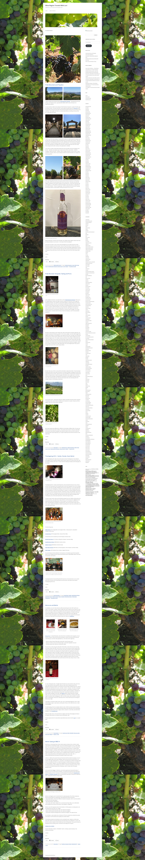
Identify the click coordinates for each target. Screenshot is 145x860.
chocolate (87, 473)
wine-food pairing (57, 595)
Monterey (87, 349)
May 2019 (87, 115)
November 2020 (88, 106)
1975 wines (87, 219)
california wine (88, 245)
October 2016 (88, 133)
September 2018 (88, 118)
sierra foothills (88, 410)
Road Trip (87, 396)
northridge (87, 362)
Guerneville (87, 310)
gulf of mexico (88, 312)
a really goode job (88, 222)
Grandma (87, 306)
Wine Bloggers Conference (90, 439)
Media (87, 340)
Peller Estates (47, 550)
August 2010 (88, 193)
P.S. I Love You (88, 370)
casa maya (87, 257)
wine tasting (56, 447)
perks (86, 377)
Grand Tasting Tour (89, 304)
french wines (88, 290)
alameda (87, 223)
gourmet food (88, 300)
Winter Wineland (88, 459)
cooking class (65, 733)
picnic (49, 448)
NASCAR (87, 357)
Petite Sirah (87, 379)
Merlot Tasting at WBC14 (52, 741)
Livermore (87, 330)
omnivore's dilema (89, 368)
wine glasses (88, 445)
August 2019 (88, 114)
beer (86, 233)
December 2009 (88, 203)
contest (87, 270)
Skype (87, 411)
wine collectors (88, 443)
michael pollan (88, 346)
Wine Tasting (95, 493)
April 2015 (87, 147)
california (87, 244)
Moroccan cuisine (77, 733)
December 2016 (88, 130)
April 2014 (87, 162)
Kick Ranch (87, 328)
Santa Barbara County (92, 485)
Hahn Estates (87, 476)
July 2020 (87, 107)
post (74, 717)
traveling (87, 425)
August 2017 (88, 126)
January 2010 (88, 201)
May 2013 (87, 174)
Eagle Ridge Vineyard (49, 547)
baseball (87, 230)
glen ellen (87, 293)
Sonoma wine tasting (89, 418)
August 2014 (88, 158)
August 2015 (88, 143)
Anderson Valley (94, 469)
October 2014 (88, 155)
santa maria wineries (89, 407)
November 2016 (88, 132)
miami (87, 345)
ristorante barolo (88, 394)
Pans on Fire (47, 635)
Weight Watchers (88, 432)
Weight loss (87, 430)
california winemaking (89, 249)
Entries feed (87, 96)
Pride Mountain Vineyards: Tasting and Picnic (58, 274)
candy (87, 253)
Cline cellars (87, 265)
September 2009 (88, 207)
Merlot (76, 265)
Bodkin (70, 595)
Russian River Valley (93, 484)
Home (46, 10)
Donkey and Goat (88, 474)
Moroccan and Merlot (51, 605)
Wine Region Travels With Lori (56, 5)
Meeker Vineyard (48, 544)
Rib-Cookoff (88, 391)
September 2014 (88, 156)
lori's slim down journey (90, 336)
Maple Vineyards (89, 477)
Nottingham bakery (89, 364)
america (87, 225)
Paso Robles (88, 480)
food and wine (56, 733)
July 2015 (87, 144)
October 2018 (88, 117)
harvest (87, 316)
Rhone (97, 483)
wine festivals (88, 444)
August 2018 (88, 120)
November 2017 (88, 124)
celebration (87, 260)
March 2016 (87, 137)
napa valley (87, 355)
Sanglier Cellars (88, 403)
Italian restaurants (89, 323)
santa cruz (87, 406)
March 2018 (87, 122)
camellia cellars (88, 250)
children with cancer (89, 263)
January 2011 (88, 190)
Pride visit (75, 108)
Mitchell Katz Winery (49, 539)
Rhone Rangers (88, 390)
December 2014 (88, 152)
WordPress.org (88, 99)
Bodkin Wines (47, 529)
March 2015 (87, 148)
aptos (86, 226)
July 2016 (87, 136)
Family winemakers (89, 282)
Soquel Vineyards (90, 491)
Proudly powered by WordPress (50, 855)
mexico (87, 343)
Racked (87, 387)
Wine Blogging (88, 440)
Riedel (87, 392)
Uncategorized (88, 428)
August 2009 (88, 208)
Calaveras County (88, 242)
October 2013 (88, 169)
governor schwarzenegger (90, 301)
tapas (86, 422)
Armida (87, 469)
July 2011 (87, 182)
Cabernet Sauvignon (68, 265)
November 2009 (88, 204)
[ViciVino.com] (89, 30)
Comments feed (88, 98)
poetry (87, 384)
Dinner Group (88, 278)
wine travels (88, 450)
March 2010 (87, 199)
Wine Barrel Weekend (89, 435)
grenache (97, 475)
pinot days (87, 380)
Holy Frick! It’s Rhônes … (90, 54)
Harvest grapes (88, 317)
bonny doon (88, 237)
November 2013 (88, 167)
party (86, 375)
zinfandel (89, 495)
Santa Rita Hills (88, 487)
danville (87, 274)
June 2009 (87, 211)
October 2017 (88, 125)
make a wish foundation (90, 339)
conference (87, 268)
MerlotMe (63, 596)
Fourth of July (88, 289)
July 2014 (87, 159)
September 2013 (88, 170)
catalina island (88, 259)
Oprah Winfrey (88, 369)
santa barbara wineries (89, 405)
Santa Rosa (87, 409)
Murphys (87, 351)
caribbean (87, 256)
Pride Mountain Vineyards (65, 101)
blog (86, 235)
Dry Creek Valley (90, 475)
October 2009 (88, 205)
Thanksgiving (47, 598)
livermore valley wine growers (90, 332)
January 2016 (88, 139)
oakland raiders (88, 366)
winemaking (88, 456)
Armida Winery (48, 533)
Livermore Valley (88, 331)
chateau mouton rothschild (90, 261)
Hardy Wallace (88, 315)
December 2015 (88, 140)
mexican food (88, 342)
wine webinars (88, 451)
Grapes (87, 309)
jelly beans (87, 324)
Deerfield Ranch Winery (49, 542)
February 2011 (88, 189)
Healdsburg (87, 319)
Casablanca (72, 616)
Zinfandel (87, 462)
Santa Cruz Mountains (90, 486)
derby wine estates (92, 473)
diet (86, 276)
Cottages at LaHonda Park (90, 272)
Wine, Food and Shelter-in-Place (91, 61)
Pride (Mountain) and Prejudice (54, 85)
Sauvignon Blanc (89, 489)
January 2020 (88, 111)
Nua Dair (87, 365)
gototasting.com (88, 298)
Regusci (63, 693)
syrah (64, 266)
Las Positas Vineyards (96, 476)
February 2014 (88, 163)
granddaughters (88, 305)
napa (86, 354)
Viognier (66, 266)
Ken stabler (87, 327)
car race (87, 255)
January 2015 (88, 151)
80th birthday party (89, 220)
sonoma (87, 414)
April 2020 (87, 110)
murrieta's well (88, 353)
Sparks (87, 420)
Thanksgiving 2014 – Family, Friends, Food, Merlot (59, 456)
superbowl (87, 421)
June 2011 (87, 184)
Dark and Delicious (89, 275)
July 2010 (87, 195)
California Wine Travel (57, 265)
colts (86, 267)
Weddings (87, 429)
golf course (87, 295)
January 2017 (88, 129)
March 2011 (87, 188)
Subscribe (89, 45)
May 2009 (87, 212)
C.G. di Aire (87, 241)
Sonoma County (60, 266)
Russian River (88, 398)
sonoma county (88, 415)
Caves (73, 265)
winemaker (87, 455)
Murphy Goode (88, 350)
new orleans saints (89, 360)
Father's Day (88, 283)
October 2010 (88, 192)
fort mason (87, 287)
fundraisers (87, 291)
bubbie (87, 238)
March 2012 (87, 180)
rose (86, 484)
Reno (86, 388)
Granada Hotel (88, 302)
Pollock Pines (88, 385)
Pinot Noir (87, 381)
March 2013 (87, 177)
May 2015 (87, 145)
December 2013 (88, 166)
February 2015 (88, 150)
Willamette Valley (89, 493)
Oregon (95, 479)
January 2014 (88, 165)
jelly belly (87, 325)
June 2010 (87, 196)
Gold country (88, 294)
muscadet (87, 479)
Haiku (87, 313)
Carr (98, 472)
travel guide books (89, 424)
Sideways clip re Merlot (49, 826)
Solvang (87, 413)
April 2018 (87, 121)
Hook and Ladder (88, 320)
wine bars (87, 436)
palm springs (88, 373)
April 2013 (87, 175)
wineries (87, 458)
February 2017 (88, 128)
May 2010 (87, 197)
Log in (87, 95)
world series (88, 460)
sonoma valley (88, 417)
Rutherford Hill (74, 844)
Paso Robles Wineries (89, 376)
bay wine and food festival (90, 231)
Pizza (86, 383)
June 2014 (87, 160)
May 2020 (87, 109)
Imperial (87, 321)
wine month (88, 447)
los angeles (87, 338)
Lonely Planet (88, 335)
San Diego (87, 399)
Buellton (87, 240)
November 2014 (88, 154)
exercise (87, 279)
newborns (87, 361)
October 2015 (88, 141)
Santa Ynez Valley (91, 488)
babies (87, 229)
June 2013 (87, 173)
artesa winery (88, 227)
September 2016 (88, 135)
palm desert (88, 372)
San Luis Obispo (88, 402)
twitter (87, 426)
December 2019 (88, 113)
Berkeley (87, 234)
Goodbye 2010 (88, 297)
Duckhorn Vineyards (54, 774)
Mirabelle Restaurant (89, 347)
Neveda (87, 358)
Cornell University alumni (90, 271)
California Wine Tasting (89, 246)
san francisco (88, 400)
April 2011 (87, 186)
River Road (87, 395)
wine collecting (88, 441)
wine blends (88, 437)
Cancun (87, 252)
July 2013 (87, 171)
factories (87, 280)
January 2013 (88, 178)
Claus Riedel (88, 264)
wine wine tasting (88, 452)
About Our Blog (53, 10)
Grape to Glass (88, 308)
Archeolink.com (54, 711)
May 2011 (87, 185)
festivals (87, 285)
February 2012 (88, 181)
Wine (86, 433)
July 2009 (87, 210)
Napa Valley (91, 479)
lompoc (87, 334)
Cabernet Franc (64, 447)
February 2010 (88, 200)
